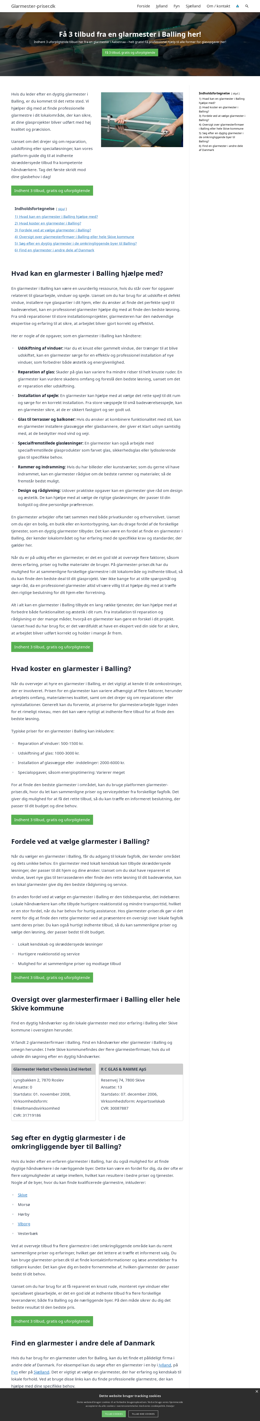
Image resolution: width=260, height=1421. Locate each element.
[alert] (130, 1404)
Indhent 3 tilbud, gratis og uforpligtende (52, 190)
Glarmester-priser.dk (33, 6)
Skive (22, 1194)
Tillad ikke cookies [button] (143, 1413)
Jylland (161, 6)
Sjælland (193, 6)
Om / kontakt (218, 6)
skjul (61, 209)
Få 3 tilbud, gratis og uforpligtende (130, 52)
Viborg (24, 1223)
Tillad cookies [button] (114, 1413)
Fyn (177, 6)
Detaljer (170, 1405)
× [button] (256, 1391)
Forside (143, 6)
